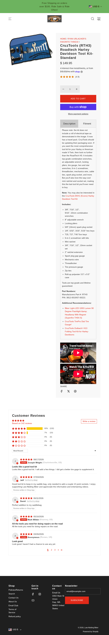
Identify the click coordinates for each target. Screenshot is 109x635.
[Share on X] (68, 391)
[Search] (92, 19)
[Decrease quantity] (63, 89)
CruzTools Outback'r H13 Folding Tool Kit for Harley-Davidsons (77, 331)
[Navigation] (9, 18)
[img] (26, 459)
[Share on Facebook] (61, 391)
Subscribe (77, 600)
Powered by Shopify (90, 632)
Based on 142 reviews (22, 423)
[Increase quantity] (77, 89)
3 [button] (54, 550)
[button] (19, 428)
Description (69, 123)
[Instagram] (40, 594)
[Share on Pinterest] (75, 391)
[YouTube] (33, 600)
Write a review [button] (89, 421)
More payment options (78, 114)
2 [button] (51, 550)
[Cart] (99, 19)
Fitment (87, 123)
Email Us (56, 592)
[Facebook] (33, 594)
